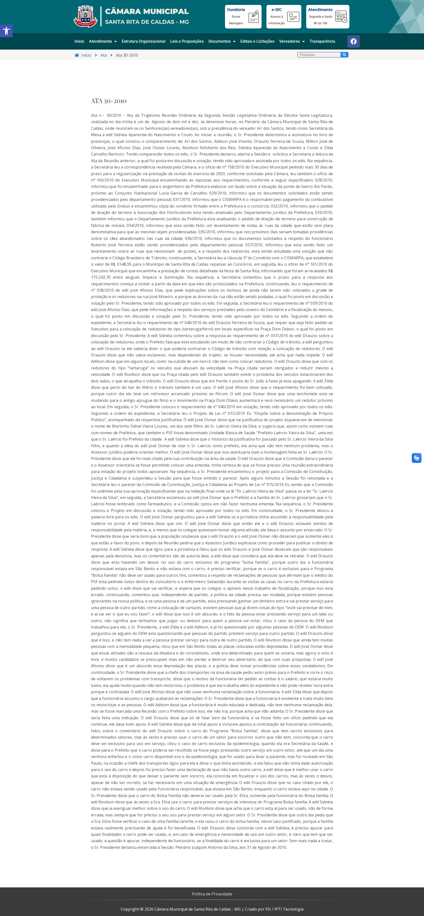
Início (79, 41)
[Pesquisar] (344, 54)
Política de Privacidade (212, 894)
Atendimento (100, 41)
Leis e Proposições (187, 41)
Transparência (322, 41)
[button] (6, 31)
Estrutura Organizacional (143, 41)
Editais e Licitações (257, 41)
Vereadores (289, 41)
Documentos (220, 41)
